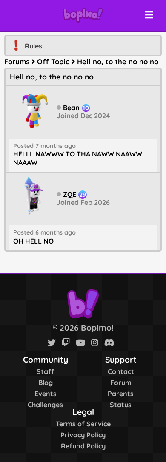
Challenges (45, 404)
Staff (45, 371)
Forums (16, 61)
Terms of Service (83, 423)
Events (45, 393)
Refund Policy (83, 445)
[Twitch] (66, 342)
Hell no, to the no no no (117, 61)
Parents (121, 393)
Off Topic (53, 61)
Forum (121, 382)
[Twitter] (52, 342)
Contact (121, 371)
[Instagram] (94, 342)
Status (121, 404)
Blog (45, 382)
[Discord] (109, 342)
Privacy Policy (83, 434)
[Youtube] (80, 342)
